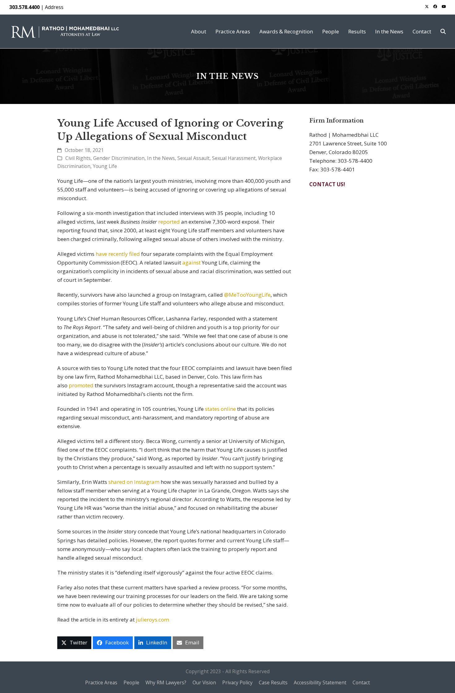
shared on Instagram (133, 481)
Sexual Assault (193, 158)
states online (220, 408)
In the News (161, 158)
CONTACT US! (327, 184)
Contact (361, 682)
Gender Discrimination (119, 158)
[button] (443, 31)
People (131, 682)
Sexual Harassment (234, 158)
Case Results (273, 682)
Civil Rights (78, 158)
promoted (81, 385)
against (191, 262)
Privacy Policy (237, 682)
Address (54, 7)
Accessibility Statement (320, 682)
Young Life (105, 166)
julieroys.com (152, 619)
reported (169, 221)
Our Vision (204, 682)
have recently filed (118, 253)
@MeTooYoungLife (247, 294)
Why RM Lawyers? (165, 682)
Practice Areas (101, 682)
